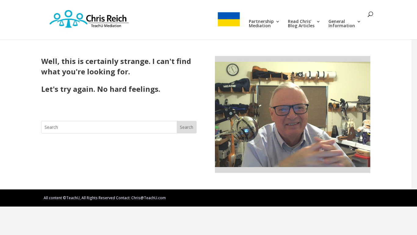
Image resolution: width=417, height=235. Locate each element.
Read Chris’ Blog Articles (301, 23)
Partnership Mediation (261, 23)
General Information (341, 23)
